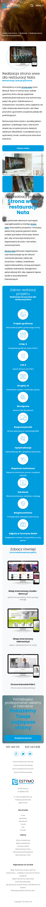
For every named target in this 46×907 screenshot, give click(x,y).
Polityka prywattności (23, 800)
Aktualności (23, 821)
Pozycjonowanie (23, 846)
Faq (23, 827)
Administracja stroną (23, 849)
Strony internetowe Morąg (23, 765)
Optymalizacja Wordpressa (23, 852)
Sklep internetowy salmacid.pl (23, 627)
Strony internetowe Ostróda (23, 762)
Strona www (10, 251)
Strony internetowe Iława (23, 772)
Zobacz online (23, 148)
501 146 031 (12, 747)
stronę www (26, 87)
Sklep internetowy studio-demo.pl (23, 580)
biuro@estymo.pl (26, 797)
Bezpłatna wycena (23, 738)
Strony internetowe (23, 840)
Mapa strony (23, 803)
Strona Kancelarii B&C (23, 671)
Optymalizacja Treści (23, 855)
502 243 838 (32, 747)
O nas (23, 815)
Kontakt (23, 830)
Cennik (23, 824)
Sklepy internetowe (23, 843)
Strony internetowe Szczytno (23, 769)
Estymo (14, 33)
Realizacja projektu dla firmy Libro (23, 891)
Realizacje (23, 33)
